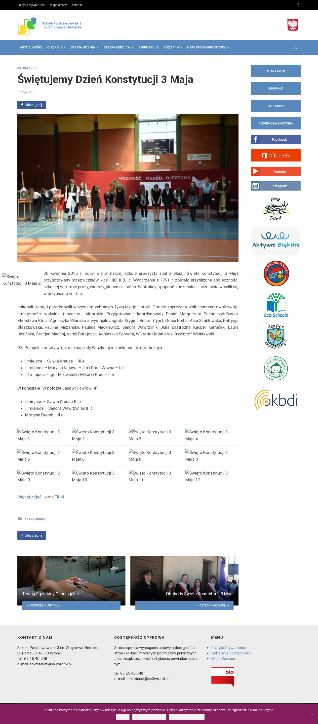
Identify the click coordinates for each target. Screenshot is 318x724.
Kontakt (77, 5)
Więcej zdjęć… (30, 496)
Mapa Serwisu (223, 658)
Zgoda (123, 717)
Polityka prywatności (31, 5)
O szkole (54, 47)
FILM (59, 496)
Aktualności (31, 47)
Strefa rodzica (117, 47)
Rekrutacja (148, 47)
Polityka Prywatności (228, 647)
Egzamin (171, 47)
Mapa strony (58, 5)
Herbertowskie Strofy (206, 47)
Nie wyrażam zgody (149, 717)
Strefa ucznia (83, 47)
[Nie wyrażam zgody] (311, 713)
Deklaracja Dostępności (231, 653)
